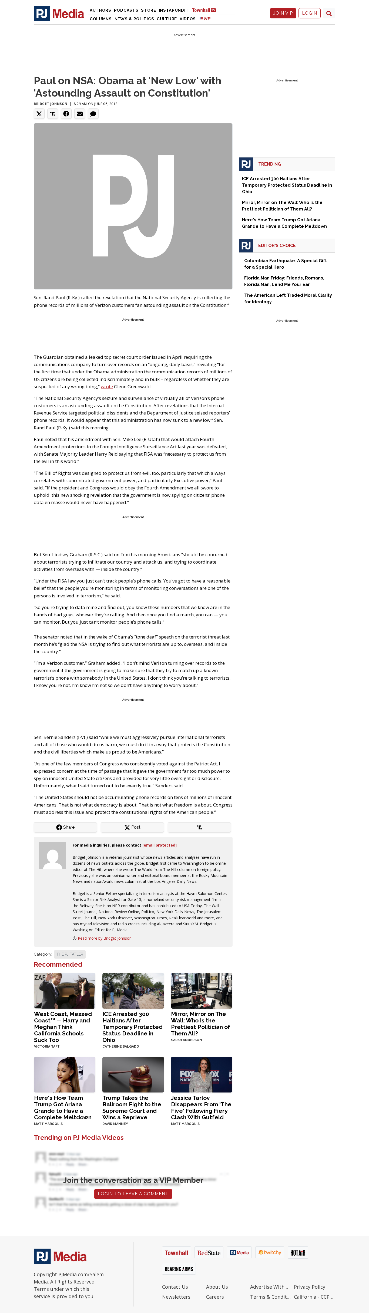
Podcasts (126, 10)
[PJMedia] (59, 13)
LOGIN (309, 13)
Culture (167, 19)
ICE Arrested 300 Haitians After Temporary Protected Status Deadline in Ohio (132, 1027)
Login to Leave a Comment (133, 1193)
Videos (188, 19)
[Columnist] (55, 855)
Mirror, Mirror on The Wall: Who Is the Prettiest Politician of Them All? (200, 1024)
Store (148, 10)
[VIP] (205, 18)
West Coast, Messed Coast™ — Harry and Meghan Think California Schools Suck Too (63, 1027)
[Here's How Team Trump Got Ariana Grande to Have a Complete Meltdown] (64, 1074)
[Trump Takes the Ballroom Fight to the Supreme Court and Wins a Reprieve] (133, 1074)
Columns (101, 19)
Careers (215, 1297)
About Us (217, 1287)
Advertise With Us (270, 1287)
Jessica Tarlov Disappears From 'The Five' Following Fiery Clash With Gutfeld (201, 1107)
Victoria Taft (47, 1046)
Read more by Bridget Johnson (105, 938)
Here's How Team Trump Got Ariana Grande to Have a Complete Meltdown (63, 1107)
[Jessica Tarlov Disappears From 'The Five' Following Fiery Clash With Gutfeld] (201, 1074)
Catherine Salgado (120, 1046)
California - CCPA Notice (314, 1297)
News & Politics (134, 19)
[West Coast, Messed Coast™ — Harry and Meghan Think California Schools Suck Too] (64, 990)
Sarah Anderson (186, 1040)
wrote (107, 386)
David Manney (115, 1124)
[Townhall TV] (206, 10)
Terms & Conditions (270, 1297)
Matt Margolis (48, 1124)
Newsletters (176, 1297)
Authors (100, 10)
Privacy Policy (309, 1287)
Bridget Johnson (51, 103)
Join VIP (283, 13)
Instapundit (174, 10)
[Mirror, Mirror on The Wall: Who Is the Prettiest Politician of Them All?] (201, 990)
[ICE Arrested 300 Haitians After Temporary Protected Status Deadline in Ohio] (133, 990)
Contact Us (175, 1287)
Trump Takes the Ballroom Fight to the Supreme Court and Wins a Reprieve (131, 1107)
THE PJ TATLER (69, 954)
